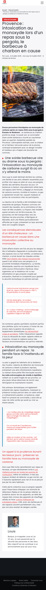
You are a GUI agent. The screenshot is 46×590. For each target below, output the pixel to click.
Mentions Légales (9, 580)
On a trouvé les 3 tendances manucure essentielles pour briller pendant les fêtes (22, 427)
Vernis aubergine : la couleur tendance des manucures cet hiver (22, 301)
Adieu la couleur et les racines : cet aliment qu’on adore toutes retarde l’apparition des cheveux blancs (22, 439)
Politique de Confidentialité (24, 583)
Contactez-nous (37, 580)
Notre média (23, 580)
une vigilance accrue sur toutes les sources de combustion (20, 472)
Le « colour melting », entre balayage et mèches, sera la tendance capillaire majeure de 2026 (23, 311)
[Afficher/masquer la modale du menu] (42, 2)
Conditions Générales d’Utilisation (24, 585)
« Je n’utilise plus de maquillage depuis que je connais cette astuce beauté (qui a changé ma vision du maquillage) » (23, 415)
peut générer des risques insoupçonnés (23, 259)
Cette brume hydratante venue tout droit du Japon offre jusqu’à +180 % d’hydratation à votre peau (23, 290)
